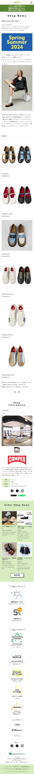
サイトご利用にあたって (15, 766)
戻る (15, 392)
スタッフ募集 (14, 769)
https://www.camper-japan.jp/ (18, 486)
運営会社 (20, 769)
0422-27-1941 (14, 484)
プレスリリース (7, 769)
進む (19, 392)
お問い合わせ (27, 769)
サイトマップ (6, 766)
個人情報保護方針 (25, 766)
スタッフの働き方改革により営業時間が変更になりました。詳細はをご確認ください (17, 8)
